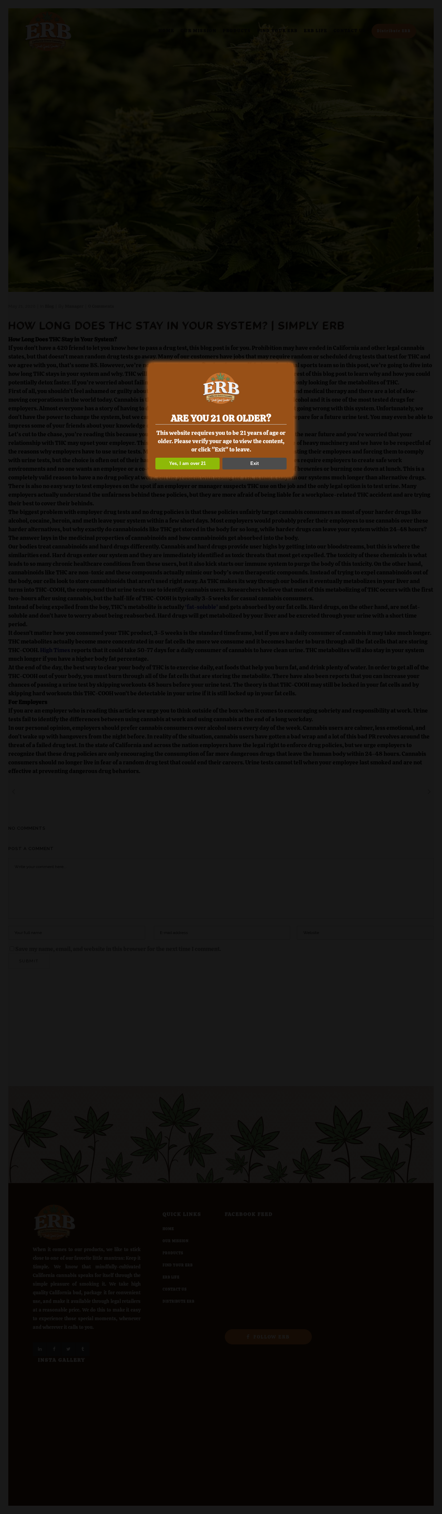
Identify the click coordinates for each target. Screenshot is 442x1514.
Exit (254, 463)
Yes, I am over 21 (187, 463)
